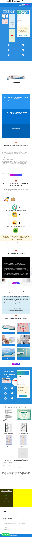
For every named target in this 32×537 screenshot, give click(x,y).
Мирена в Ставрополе (5, 474)
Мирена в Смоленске (5, 472)
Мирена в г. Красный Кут (18, 475)
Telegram (5, 498)
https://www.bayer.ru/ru (12, 465)
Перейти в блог (16, 363)
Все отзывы (16, 283)
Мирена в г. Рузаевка (25, 474)
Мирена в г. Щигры (4, 475)
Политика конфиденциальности (7, 518)
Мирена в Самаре (17, 472)
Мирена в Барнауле (11, 472)
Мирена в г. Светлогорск (18, 474)
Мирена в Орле (8, 473)
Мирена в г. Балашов (12, 474)
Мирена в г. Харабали (25, 475)
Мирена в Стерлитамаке (23, 472)
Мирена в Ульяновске (14, 473)
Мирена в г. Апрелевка (11, 475)
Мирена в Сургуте (26, 473)
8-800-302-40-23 (6, 490)
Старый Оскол (28, 4)
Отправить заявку (23, 35)
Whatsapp (5, 495)
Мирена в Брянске (20, 473)
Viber (5, 492)
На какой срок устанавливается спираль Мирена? (16, 310)
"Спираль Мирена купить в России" (12, 535)
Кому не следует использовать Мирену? (16, 308)
